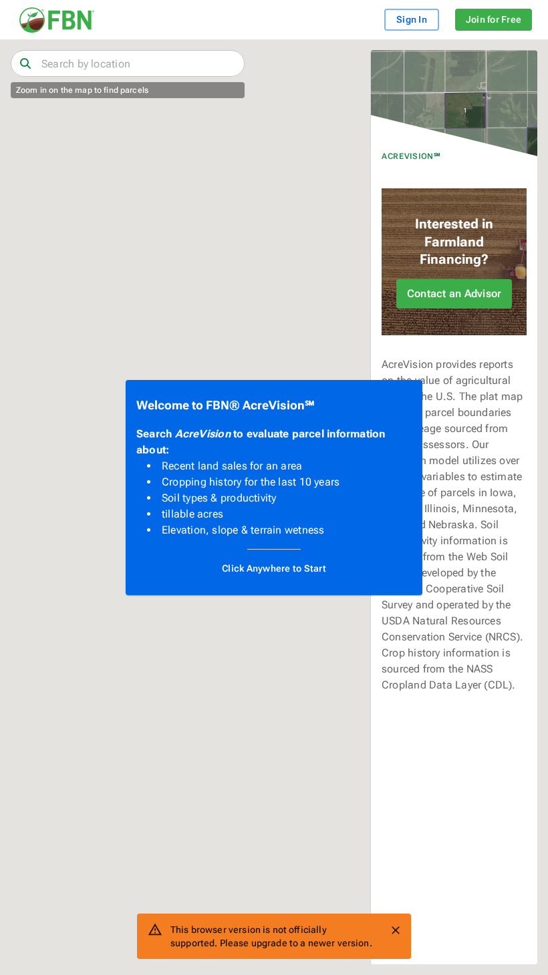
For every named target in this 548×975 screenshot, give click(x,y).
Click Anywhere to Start (274, 568)
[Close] (396, 930)
